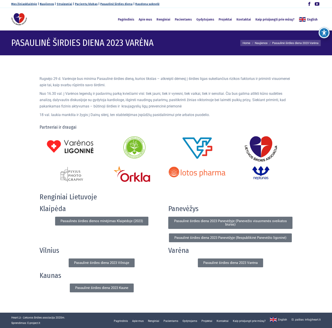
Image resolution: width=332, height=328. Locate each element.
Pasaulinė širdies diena (116, 4)
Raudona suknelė (147, 4)
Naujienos (47, 4)
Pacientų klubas (86, 4)
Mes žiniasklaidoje (24, 4)
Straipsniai (64, 4)
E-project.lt (33, 323)
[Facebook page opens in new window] (309, 4)
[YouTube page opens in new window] (317, 4)
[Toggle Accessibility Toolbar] (324, 32)
